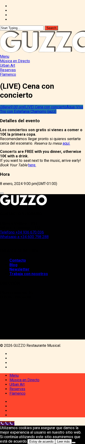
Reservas (17, 389)
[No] (74, 442)
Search (51, 28)
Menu (14, 375)
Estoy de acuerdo (41, 441)
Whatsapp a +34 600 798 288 (24, 237)
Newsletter (19, 269)
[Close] (2, 193)
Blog (13, 265)
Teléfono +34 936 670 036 (22, 232)
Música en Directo (24, 380)
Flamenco (17, 393)
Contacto (17, 260)
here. (32, 165)
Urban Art (17, 384)
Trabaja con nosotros (28, 274)
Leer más (63, 441)
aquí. (66, 143)
